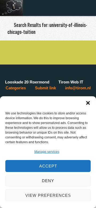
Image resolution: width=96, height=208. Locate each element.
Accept (48, 166)
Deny (48, 180)
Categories (16, 88)
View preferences (48, 195)
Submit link (45, 88)
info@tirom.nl (78, 88)
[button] (88, 103)
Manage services (46, 152)
